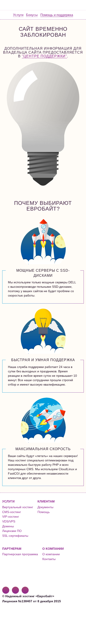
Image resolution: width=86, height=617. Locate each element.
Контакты (49, 559)
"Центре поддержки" (44, 56)
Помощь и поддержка (56, 15)
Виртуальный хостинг (17, 507)
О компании (51, 554)
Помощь (43, 512)
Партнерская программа (20, 554)
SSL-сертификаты (15, 535)
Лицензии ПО (12, 531)
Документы (45, 507)
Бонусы (32, 15)
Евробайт (20, 5)
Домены (8, 526)
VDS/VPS (8, 521)
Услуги (18, 15)
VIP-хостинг (10, 516)
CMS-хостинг (11, 512)
